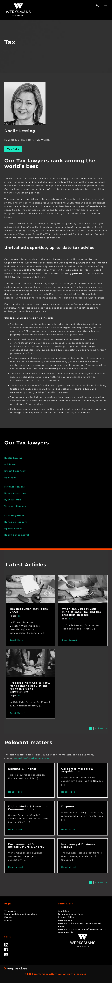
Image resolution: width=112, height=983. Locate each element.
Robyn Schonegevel (16, 535)
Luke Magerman (14, 515)
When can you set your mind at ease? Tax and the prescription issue (81, 611)
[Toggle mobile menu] (106, 4)
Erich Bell (10, 464)
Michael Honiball (14, 486)
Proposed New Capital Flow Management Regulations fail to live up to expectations (30, 687)
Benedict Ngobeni (15, 522)
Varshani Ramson (15, 506)
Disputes (68, 806)
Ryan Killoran (12, 499)
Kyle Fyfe (10, 477)
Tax (19, 616)
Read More (16, 640)
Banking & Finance (22, 768)
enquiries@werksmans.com (31, 758)
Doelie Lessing (13, 458)
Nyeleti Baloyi (13, 528)
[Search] (97, 5)
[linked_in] (6, 943)
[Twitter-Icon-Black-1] (6, 953)
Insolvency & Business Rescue (78, 845)
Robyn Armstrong (15, 493)
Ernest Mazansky (15, 471)
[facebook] (6, 948)
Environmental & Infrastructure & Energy (26, 845)
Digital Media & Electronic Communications (28, 808)
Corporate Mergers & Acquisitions (77, 770)
